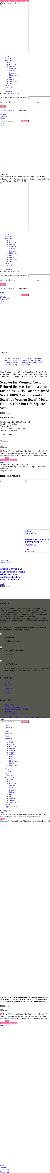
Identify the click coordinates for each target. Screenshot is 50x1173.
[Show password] (38, 102)
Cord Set (12, 65)
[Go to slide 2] (27, 592)
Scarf (11, 83)
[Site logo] (14, 52)
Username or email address (14, 98)
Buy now (14, 460)
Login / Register (11, 807)
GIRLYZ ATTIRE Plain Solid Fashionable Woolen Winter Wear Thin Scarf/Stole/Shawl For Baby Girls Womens (12, 574)
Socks (11, 79)
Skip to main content (21, 1)
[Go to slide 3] (27, 594)
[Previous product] (1, 378)
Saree (11, 77)
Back (11, 742)
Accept (2, 819)
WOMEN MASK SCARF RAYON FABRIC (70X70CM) (37, 542)
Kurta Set (12, 69)
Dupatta (12, 67)
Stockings (13, 81)
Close (2, 719)
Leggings (12, 73)
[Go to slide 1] (27, 590)
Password (7, 102)
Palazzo (12, 71)
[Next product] (7, 378)
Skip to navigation (7, 1)
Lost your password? (7, 111)
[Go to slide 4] (27, 596)
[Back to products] (4, 378)
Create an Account (12, 94)
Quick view (4, 561)
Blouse (11, 62)
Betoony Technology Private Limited (21, 717)
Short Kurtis (13, 75)
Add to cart (4, 460)
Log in (3, 106)
